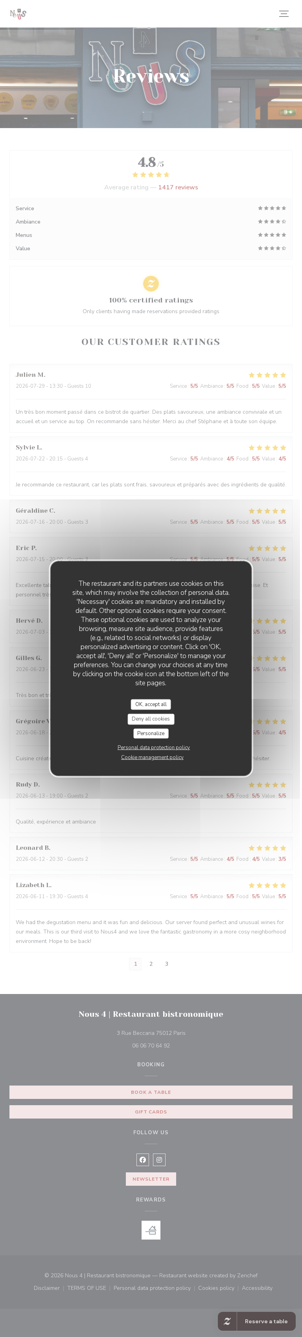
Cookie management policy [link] (152, 757)
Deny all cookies (151, 719)
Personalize (150, 733)
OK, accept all (151, 704)
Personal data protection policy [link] (154, 747)
